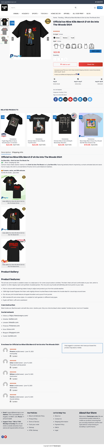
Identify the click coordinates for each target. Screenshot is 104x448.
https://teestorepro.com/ (18, 315)
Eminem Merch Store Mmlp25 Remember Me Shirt (63, 142)
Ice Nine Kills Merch (62, 95)
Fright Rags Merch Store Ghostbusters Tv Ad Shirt (9, 142)
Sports (35, 14)
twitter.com (13, 319)
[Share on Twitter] (60, 99)
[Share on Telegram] (90, 99)
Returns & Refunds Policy (36, 416)
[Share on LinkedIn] (80, 99)
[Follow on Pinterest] (98, 2)
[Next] (47, 39)
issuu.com (11, 329)
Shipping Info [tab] (17, 152)
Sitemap (31, 427)
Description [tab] (6, 152)
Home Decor (56, 14)
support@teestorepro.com (15, 412)
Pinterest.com (14, 326)
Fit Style (55, 34)
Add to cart (66, 64)
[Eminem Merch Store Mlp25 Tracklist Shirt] (39, 125)
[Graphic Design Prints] (4, 7)
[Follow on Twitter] (95, 2)
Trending (44, 14)
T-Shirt (65, 92)
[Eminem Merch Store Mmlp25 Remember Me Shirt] (65, 125)
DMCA (57, 427)
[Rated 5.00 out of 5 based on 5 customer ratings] (78, 31)
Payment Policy (59, 424)
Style (55, 41)
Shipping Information (61, 422)
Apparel (67, 14)
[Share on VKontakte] (75, 99)
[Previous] (12, 39)
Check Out (90, 64)
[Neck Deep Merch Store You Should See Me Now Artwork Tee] (91, 125)
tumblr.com (12, 336)
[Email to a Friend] (65, 99)
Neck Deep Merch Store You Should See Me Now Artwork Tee (91, 142)
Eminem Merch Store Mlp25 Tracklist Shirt (36, 142)
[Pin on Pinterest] (70, 99)
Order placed (56, 83)
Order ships (78, 83)
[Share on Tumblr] (85, 99)
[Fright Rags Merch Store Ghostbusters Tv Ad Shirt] (13, 125)
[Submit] (75, 7)
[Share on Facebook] (55, 99)
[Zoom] (11, 57)
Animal (16, 14)
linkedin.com (13, 322)
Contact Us (58, 419)
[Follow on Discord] (101, 2)
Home (55, 17)
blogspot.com (14, 332)
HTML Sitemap (33, 430)
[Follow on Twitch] (100, 2)
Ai (56, 95)
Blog (89, 14)
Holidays (25, 14)
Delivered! (100, 83)
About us (57, 416)
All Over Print (78, 14)
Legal (56, 430)
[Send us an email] (97, 2)
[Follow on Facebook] (2, 436)
